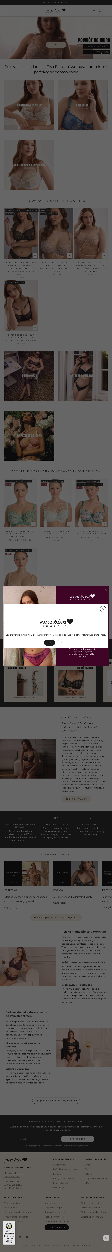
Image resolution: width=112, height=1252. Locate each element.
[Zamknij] (103, 609)
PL (62, 643)
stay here (100, 635)
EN (49, 643)
